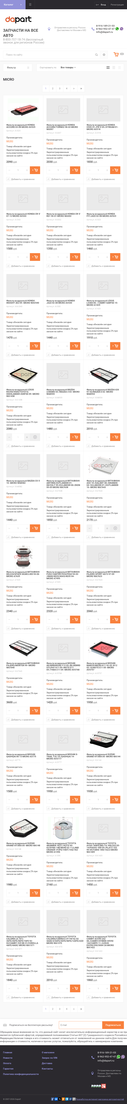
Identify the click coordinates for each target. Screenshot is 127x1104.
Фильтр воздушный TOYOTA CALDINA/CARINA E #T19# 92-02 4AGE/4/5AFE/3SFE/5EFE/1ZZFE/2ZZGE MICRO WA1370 (66, 939)
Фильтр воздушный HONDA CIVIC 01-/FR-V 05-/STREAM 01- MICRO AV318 (102, 127)
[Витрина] (108, 67)
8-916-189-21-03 (105, 25)
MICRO (9, 141)
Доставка (47, 1063)
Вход (103, 4)
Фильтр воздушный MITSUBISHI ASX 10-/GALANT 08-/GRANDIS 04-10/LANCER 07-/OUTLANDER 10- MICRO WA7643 (103, 484)
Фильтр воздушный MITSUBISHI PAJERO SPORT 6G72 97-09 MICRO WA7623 (103, 574)
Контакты (47, 1068)
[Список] (114, 67)
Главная (7, 1052)
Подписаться (113, 1025)
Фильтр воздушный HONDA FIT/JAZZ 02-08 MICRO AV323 (101, 215)
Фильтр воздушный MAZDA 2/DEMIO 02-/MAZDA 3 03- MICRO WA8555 (63, 391)
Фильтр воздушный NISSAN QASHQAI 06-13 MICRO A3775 (21, 755)
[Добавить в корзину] (35, 170)
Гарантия (8, 1068)
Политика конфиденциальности (21, 1074)
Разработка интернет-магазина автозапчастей (100, 1099)
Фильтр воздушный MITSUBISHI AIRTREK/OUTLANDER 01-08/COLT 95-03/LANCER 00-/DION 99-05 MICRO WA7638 (63, 484)
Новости (7, 1057)
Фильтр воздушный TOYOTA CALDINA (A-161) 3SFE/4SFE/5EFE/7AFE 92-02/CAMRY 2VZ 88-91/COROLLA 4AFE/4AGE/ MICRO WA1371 (22, 940)
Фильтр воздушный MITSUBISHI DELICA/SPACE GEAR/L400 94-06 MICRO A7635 (22, 574)
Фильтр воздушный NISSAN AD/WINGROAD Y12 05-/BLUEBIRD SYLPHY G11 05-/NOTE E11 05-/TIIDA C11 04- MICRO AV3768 (63, 666)
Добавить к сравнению (23, 179)
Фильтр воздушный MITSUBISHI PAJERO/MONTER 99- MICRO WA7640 (22, 665)
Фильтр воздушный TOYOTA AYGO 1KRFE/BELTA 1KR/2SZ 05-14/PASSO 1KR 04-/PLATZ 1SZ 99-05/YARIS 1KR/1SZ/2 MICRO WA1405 (103, 847)
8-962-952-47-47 (105, 28)
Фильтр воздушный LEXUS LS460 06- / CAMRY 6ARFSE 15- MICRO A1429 (102, 302)
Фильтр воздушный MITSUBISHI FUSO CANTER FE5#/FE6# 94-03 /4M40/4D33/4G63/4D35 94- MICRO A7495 (63, 575)
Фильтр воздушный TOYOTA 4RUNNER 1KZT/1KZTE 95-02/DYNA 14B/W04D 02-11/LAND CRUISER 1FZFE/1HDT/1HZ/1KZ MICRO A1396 (62, 847)
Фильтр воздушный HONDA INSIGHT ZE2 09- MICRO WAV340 (22, 301)
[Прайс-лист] (119, 67)
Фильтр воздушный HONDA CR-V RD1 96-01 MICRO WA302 (63, 215)
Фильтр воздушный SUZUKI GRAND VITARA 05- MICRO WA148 (23, 844)
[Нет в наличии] (35, 437)
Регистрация (117, 4)
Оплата (7, 1063)
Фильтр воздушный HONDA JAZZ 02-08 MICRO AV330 (60, 301)
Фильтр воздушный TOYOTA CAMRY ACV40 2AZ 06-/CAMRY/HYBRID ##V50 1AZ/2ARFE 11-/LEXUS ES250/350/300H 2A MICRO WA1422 (101, 942)
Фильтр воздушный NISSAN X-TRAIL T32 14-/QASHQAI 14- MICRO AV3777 (62, 756)
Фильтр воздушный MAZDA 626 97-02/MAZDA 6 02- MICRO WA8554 (103, 391)
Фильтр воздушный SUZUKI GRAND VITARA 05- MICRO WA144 (103, 755)
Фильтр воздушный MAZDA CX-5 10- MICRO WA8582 (23, 482)
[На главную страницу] (18, 19)
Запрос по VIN (49, 1057)
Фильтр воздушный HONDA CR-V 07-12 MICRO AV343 (23, 215)
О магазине (48, 1052)
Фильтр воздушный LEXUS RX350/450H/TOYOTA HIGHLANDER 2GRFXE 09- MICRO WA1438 (22, 392)
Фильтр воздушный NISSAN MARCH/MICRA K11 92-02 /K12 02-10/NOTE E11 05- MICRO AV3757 (102, 666)
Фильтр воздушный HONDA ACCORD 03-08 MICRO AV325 (20, 126)
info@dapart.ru (104, 31)
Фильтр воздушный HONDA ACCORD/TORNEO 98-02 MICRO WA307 (62, 127)
